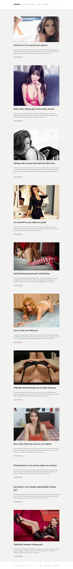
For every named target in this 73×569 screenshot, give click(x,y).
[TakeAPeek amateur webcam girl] (36, 525)
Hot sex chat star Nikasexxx (26, 330)
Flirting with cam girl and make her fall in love (34, 163)
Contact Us (39, 4)
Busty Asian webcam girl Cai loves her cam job (34, 109)
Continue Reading (18, 120)
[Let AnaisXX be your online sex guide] (36, 202)
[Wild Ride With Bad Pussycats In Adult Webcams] (36, 367)
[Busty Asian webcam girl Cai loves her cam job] (36, 85)
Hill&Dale (17, 4)
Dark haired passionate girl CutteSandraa (32, 273)
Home (25, 4)
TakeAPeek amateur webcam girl (28, 544)
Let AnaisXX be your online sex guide (30, 222)
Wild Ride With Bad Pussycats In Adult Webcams (35, 388)
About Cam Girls (31, 4)
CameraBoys (46, 4)
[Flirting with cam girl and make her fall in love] (36, 144)
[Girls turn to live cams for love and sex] (36, 29)
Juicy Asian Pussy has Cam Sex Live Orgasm (33, 444)
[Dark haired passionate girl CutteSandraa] (36, 256)
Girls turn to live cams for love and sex (31, 45)
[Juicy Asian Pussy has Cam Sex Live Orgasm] (36, 424)
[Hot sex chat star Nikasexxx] (36, 310)
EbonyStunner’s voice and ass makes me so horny (35, 465)
